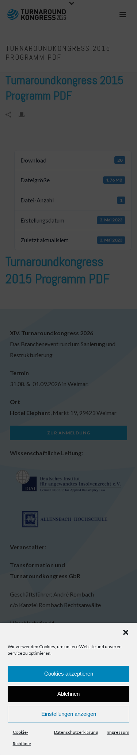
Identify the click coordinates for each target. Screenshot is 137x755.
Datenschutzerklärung (76, 732)
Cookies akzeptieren (68, 673)
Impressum (118, 732)
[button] (125, 632)
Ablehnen (68, 694)
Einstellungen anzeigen (68, 714)
